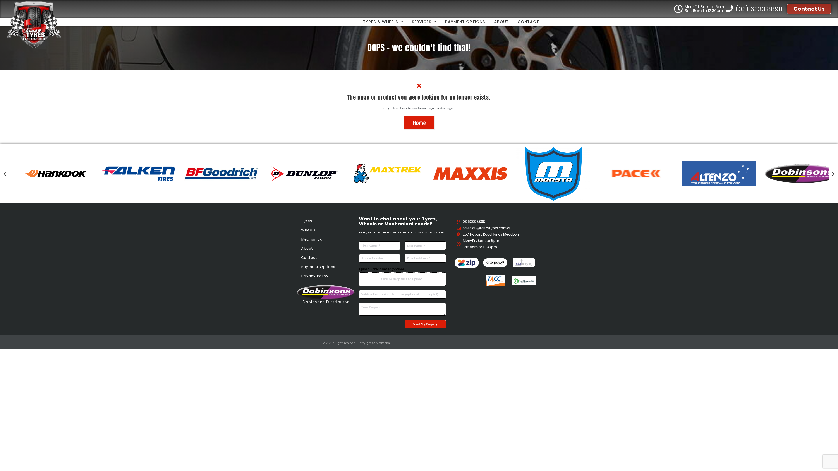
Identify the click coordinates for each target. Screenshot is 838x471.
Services (422, 21)
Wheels (308, 230)
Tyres (306, 221)
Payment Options (465, 21)
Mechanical (312, 239)
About (501, 21)
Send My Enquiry (425, 324)
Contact (528, 21)
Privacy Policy (314, 275)
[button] (5, 173)
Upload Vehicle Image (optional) (382, 269)
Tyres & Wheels (380, 21)
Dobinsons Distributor (325, 301)
